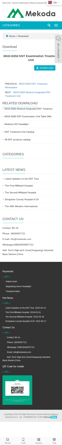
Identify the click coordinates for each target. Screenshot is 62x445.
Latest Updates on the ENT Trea (22, 178)
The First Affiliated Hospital (19, 185)
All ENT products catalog (17, 139)
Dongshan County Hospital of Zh (22, 199)
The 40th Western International (21, 206)
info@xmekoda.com (20, 239)
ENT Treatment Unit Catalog (19, 132)
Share (8, 443)
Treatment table (13, 291)
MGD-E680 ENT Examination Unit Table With (28, 116)
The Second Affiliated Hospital (20, 192)
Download (23, 36)
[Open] (58, 49)
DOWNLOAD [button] (46, 68)
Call (23, 443)
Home (12, 36)
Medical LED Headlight (16, 124)
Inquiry (38, 443)
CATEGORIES (11, 25)
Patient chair (11, 281)
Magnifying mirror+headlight (18, 286)
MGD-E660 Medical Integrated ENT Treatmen (29, 108)
